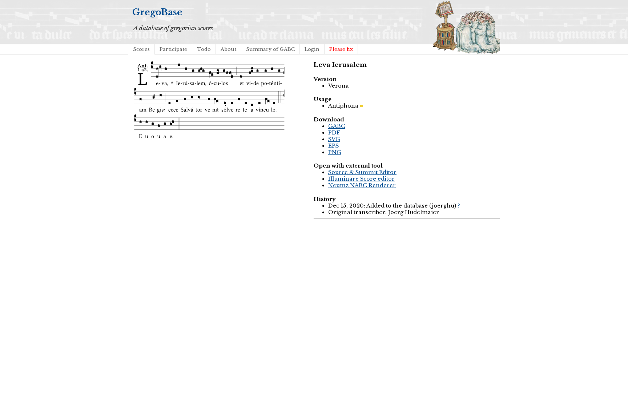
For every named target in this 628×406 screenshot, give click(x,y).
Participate (173, 49)
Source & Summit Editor (362, 172)
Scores (141, 49)
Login (312, 49)
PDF (334, 132)
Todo (204, 49)
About (228, 49)
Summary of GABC (270, 49)
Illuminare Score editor (361, 179)
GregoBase (157, 12)
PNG (334, 152)
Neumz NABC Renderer (362, 185)
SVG (334, 139)
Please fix (341, 49)
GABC (336, 126)
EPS (333, 145)
